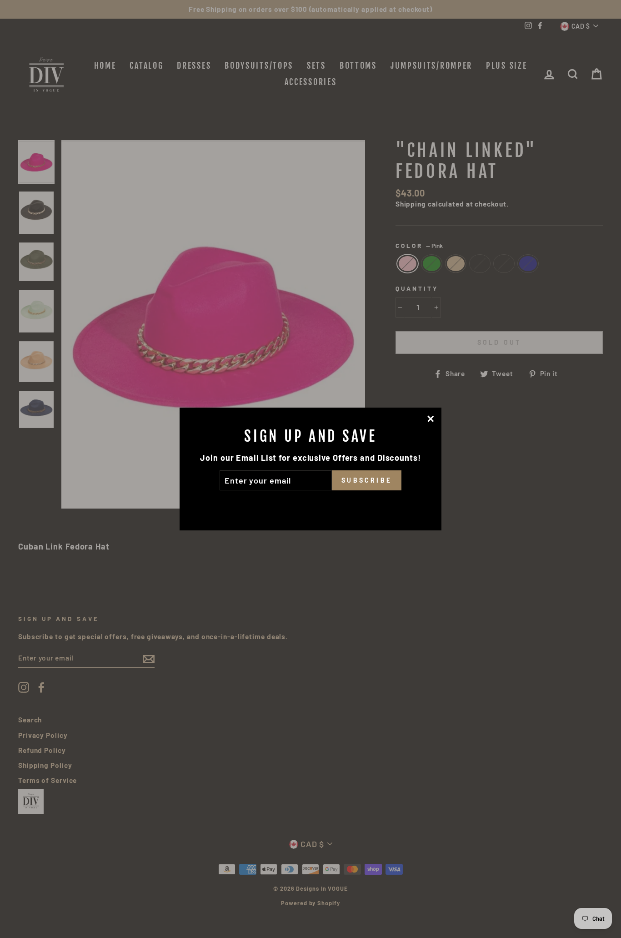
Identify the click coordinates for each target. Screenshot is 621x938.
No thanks (310, 503)
